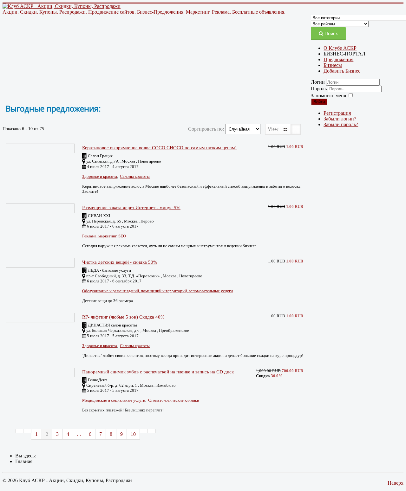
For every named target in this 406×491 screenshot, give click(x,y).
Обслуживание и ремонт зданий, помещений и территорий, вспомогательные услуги (157, 290)
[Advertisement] (152, 59)
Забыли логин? (340, 118)
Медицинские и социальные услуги (113, 400)
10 (133, 434)
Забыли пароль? (341, 124)
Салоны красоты (135, 176)
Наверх (395, 483)
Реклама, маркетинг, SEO (104, 236)
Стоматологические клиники (173, 400)
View (273, 129)
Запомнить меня (328, 95)
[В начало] (19, 431)
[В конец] (152, 431)
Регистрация (337, 113)
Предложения (338, 59)
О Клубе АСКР (340, 48)
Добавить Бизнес (342, 71)
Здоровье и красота (99, 176)
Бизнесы (333, 65)
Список (295, 129)
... (79, 434)
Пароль (319, 88)
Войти (319, 102)
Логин (318, 82)
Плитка (286, 129)
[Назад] (27, 431)
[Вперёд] (144, 431)
